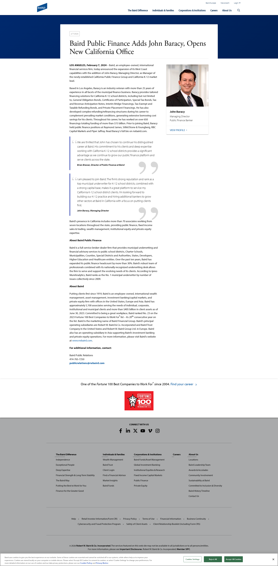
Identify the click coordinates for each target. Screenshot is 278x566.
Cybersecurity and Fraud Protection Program (99, 523)
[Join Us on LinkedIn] (128, 430)
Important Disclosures (131, 549)
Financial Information (170, 518)
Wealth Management (113, 459)
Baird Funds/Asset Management (149, 459)
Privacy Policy (130, 518)
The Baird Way (63, 480)
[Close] (273, 559)
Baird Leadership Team (199, 464)
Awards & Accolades (198, 470)
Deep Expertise (63, 470)
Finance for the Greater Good (70, 490)
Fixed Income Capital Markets (148, 475)
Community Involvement (201, 475)
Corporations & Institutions (192, 10)
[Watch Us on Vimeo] (150, 430)
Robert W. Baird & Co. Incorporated (93, 545)
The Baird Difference (138, 10)
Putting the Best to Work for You (71, 485)
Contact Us (194, 496)
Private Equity (140, 485)
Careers (214, 10)
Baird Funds (108, 485)
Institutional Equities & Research (149, 470)
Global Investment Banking (147, 464)
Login (236, 3)
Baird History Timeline (199, 490)
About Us (227, 10)
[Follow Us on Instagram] (157, 430)
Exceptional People (65, 464)
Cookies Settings (192, 559)
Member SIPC (183, 549)
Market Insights (110, 480)
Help (73, 518)
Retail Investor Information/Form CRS (99, 518)
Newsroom (225, 3)
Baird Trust (108, 464)
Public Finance (141, 480)
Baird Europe (211, 3)
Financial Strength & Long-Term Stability (75, 475)
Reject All (213, 559)
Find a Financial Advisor (114, 475)
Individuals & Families (163, 10)
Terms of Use (148, 518)
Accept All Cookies (233, 559)
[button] (238, 10)
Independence (63, 459)
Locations (193, 459)
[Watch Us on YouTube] (142, 430)
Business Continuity (196, 518)
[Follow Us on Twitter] (135, 430)
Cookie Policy (86, 563)
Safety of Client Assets (136, 523)
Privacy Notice (102, 563)
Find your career (182, 384)
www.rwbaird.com (82, 340)
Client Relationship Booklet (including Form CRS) (176, 523)
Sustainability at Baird (199, 480)
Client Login (109, 470)
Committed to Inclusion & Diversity (205, 485)
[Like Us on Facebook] (120, 430)
